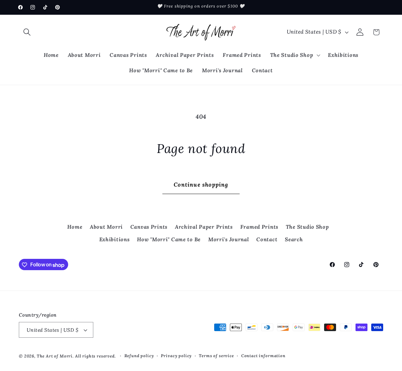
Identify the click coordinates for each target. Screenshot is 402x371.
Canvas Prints (148, 226)
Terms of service (216, 355)
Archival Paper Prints (204, 226)
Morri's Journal (228, 239)
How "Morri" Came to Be (169, 239)
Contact (266, 239)
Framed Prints (259, 226)
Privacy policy (176, 355)
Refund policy (139, 355)
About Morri (106, 226)
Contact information (263, 355)
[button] (27, 32)
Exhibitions (114, 239)
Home (74, 226)
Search (294, 239)
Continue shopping (201, 184)
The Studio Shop (307, 226)
